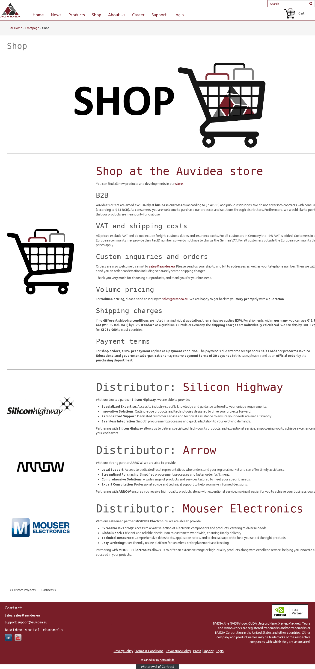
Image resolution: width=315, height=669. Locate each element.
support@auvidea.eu (32, 622)
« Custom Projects (23, 590)
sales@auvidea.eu (162, 266)
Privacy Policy (123, 651)
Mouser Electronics (243, 508)
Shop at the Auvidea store (179, 171)
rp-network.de (165, 659)
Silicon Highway (233, 387)
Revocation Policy (178, 651)
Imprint (209, 651)
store (179, 184)
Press (197, 651)
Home (18, 28)
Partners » (49, 590)
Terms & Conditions (149, 651)
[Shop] (174, 101)
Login (220, 651)
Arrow (199, 450)
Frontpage (32, 28)
